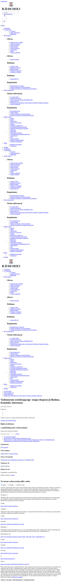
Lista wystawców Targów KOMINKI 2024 (21, 100)
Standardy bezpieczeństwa (17, 140)
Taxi (11, 137)
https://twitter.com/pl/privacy (8, 558)
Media (5, 143)
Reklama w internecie (15, 70)
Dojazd (12, 118)
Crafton (13, 475)
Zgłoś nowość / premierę (16, 42)
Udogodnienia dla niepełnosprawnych (20, 134)
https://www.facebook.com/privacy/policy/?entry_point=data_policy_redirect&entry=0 (23, 536)
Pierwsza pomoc (14, 138)
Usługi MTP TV (14, 79)
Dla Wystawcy (7, 35)
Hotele (12, 51)
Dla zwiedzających (15, 111)
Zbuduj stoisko (14, 46)
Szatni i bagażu (14, 112)
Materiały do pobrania (16, 144)
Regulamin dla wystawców (17, 86)
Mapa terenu (13, 121)
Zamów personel (14, 59)
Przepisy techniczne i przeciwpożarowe (20, 87)
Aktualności (7, 28)
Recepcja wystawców (15, 122)
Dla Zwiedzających (9, 90)
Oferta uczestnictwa (15, 44)
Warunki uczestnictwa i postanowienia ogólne (22, 115)
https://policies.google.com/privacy (9, 506)
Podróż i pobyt (7, 117)
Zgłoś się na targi (14, 45)
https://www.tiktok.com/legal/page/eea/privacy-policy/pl (15, 564)
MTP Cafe (13, 130)
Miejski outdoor (14, 69)
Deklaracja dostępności (16, 141)
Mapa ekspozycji (14, 101)
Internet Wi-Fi (13, 135)
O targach (12, 31)
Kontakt (6, 147)
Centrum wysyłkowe (15, 72)
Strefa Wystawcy (8, 14)
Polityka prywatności (17, 577)
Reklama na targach (15, 67)
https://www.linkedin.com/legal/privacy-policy (12, 524)
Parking (12, 124)
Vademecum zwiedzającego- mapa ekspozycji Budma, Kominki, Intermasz (29, 102)
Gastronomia (13, 49)
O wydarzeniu (7, 29)
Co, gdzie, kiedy (14, 97)
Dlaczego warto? (26, 438)
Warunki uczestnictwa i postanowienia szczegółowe (23, 88)
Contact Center (14, 66)
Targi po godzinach (15, 52)
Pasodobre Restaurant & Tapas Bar (19, 128)
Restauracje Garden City (16, 125)
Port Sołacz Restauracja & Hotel (18, 127)
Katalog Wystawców (15, 98)
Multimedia (13, 34)
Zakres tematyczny (15, 32)
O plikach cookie (20, 485)
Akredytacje (13, 146)
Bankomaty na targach (16, 133)
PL (4, 15)
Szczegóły (11, 485)
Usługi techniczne (14, 48)
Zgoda (4, 485)
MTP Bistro (13, 131)
